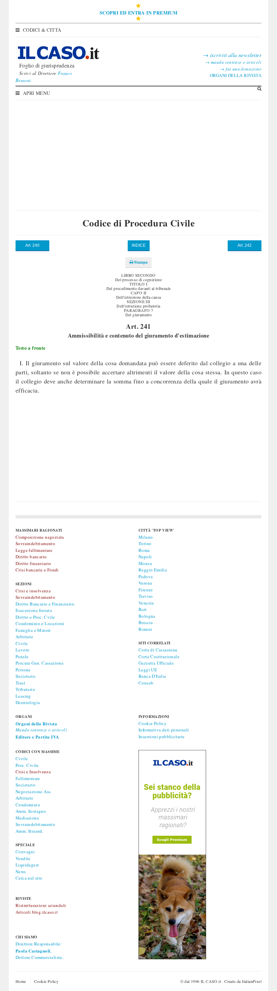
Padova (145, 576)
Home (21, 981)
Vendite (23, 858)
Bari (142, 609)
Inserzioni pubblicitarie (161, 736)
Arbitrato (24, 637)
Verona (145, 583)
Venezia (146, 603)
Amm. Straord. (29, 831)
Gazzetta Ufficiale (156, 663)
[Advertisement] (138, 150)
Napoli (145, 557)
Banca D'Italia (152, 676)
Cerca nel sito (29, 878)
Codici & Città (42, 30)
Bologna (146, 616)
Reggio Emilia (152, 570)
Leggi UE (147, 670)
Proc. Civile (27, 765)
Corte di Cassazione (158, 650)
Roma (144, 550)
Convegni (25, 852)
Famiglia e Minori (33, 630)
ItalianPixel (251, 981)
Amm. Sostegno (31, 811)
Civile (22, 643)
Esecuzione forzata (34, 610)
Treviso (145, 596)
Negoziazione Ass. (34, 791)
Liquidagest (27, 865)
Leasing (23, 696)
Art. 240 (32, 245)
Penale (22, 656)
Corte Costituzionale (158, 656)
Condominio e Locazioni (40, 623)
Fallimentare (28, 778)
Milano (145, 537)
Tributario (25, 689)
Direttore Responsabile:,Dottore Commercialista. (39, 950)
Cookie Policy (152, 723)
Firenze (145, 590)
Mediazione (27, 818)
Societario (25, 676)
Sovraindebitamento (35, 824)
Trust (20, 683)
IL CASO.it (211, 981)
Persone (23, 670)
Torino (144, 543)
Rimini (145, 629)
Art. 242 (244, 245)
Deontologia (28, 702)
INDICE (139, 245)
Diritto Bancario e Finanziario (45, 604)
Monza (145, 563)
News (21, 871)
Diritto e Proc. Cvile (35, 617)
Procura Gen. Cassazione (40, 663)
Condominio (28, 805)
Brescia (145, 622)
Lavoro (22, 650)
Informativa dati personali (163, 730)
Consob (145, 683)
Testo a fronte (31, 347)
